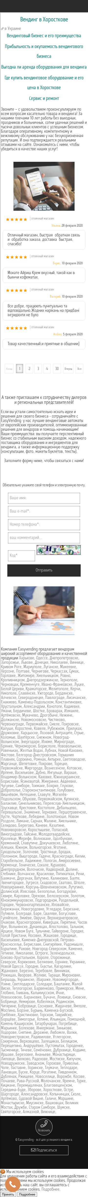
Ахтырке (54, 759)
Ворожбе (64, 1077)
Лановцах (9, 1072)
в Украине (12, 29)
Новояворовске (13, 830)
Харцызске (29, 733)
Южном (21, 848)
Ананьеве (43, 1055)
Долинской (9, 892)
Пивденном (67, 1072)
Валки (72, 1033)
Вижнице (48, 1112)
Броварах (54, 711)
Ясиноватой (30, 781)
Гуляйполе (9, 918)
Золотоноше (56, 817)
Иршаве (7, 1055)
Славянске (27, 693)
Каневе (41, 826)
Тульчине (42, 931)
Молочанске (51, 1081)
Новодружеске (13, 1063)
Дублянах (8, 1077)
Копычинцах (59, 1094)
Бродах (64, 852)
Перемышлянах (29, 1085)
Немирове (27, 1002)
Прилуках (73, 729)
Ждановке (9, 971)
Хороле (43, 958)
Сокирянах (9, 1041)
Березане (71, 909)
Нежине (66, 715)
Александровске (34, 1094)
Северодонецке (30, 698)
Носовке (34, 936)
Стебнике (8, 874)
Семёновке (42, 1050)
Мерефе (25, 839)
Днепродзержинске (42, 680)
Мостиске (57, 1059)
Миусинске (35, 1103)
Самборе (23, 786)
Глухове (66, 786)
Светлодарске (23, 984)
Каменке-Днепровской (40, 940)
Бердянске (64, 693)
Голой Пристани (13, 936)
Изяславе (28, 892)
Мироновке (71, 975)
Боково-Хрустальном (18, 958)
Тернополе (68, 680)
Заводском (35, 1063)
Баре (37, 914)
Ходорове (9, 1033)
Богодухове (66, 892)
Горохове (53, 1063)
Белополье (46, 892)
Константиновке (68, 702)
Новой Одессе (12, 967)
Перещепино (11, 1046)
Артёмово (9, 1099)
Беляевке (45, 962)
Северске (8, 962)
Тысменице (10, 1050)
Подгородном (46, 900)
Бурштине (9, 949)
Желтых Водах (31, 751)
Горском (46, 1015)
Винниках (61, 971)
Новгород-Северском (49, 949)
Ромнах (40, 759)
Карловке (22, 896)
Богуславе (67, 914)
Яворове (25, 975)
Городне (31, 967)
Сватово (65, 883)
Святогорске (11, 1112)
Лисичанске (76, 698)
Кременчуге (30, 685)
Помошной (76, 1019)
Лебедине (36, 817)
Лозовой (47, 733)
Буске (23, 1072)
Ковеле (40, 729)
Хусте (5, 817)
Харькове (26, 658)
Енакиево (8, 702)
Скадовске (48, 883)
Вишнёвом (9, 795)
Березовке (24, 1055)
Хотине (42, 1019)
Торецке (60, 764)
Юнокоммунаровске (17, 900)
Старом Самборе (42, 1107)
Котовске (74, 768)
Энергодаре (30, 742)
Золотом (77, 896)
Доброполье (11, 790)
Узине (6, 984)
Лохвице (64, 997)
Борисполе (47, 746)
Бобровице (27, 1006)
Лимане (22, 821)
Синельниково (30, 804)
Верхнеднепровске (62, 918)
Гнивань (22, 993)
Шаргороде (10, 1094)
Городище (68, 936)
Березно (26, 971)
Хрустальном (11, 707)
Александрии (34, 707)
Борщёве (8, 1019)
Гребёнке (8, 1015)
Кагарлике (62, 967)
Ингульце (54, 773)
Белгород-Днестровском (36, 755)
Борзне (23, 1011)
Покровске (70, 724)
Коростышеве (39, 830)
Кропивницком (13, 680)
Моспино (8, 1011)
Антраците (63, 733)
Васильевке (10, 940)
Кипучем (74, 1059)
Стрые (79, 733)
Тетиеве (7, 953)
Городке (7, 905)
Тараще (54, 975)
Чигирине (8, 1006)
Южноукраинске (67, 777)
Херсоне (7, 671)
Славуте (44, 795)
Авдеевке (68, 781)
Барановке (33, 997)
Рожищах (8, 975)
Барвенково (44, 989)
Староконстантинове (38, 790)
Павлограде (55, 698)
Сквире (6, 896)
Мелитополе (58, 689)
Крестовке (27, 808)
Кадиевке (71, 707)
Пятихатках (65, 874)
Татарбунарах (46, 1024)
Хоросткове (52, 1090)
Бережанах (10, 909)
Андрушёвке (33, 1046)
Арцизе (7, 931)
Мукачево (30, 715)
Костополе (46, 808)
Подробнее (50, 1189)
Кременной (10, 843)
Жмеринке (49, 781)
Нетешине (28, 795)
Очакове (8, 922)
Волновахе (42, 839)
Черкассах (59, 671)
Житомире (26, 676)
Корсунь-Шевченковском (46, 887)
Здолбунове (62, 839)
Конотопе (54, 707)
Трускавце (9, 808)
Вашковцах (54, 1103)
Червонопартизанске (33, 905)
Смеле (55, 724)
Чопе (5, 1068)
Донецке (41, 663)
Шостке (39, 711)
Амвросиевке (69, 861)
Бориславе (10, 781)
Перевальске (11, 812)
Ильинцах (58, 1019)
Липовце (8, 1059)
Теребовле (43, 971)
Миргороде (34, 768)
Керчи (75, 689)
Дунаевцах (38, 927)
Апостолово (58, 927)
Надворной (55, 870)
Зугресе (32, 883)
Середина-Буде (13, 1090)
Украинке (77, 962)
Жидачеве (63, 1006)
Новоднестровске (15, 1037)
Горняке (61, 962)
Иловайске (60, 905)
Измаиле (71, 711)
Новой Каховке (70, 751)
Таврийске (63, 1015)
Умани (6, 711)
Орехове (38, 896)
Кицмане (8, 1085)
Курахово (58, 865)
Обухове (29, 799)
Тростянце (48, 852)
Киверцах (50, 922)
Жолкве (39, 975)
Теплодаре (68, 1068)
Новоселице (45, 1077)
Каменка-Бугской (58, 1011)
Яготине (60, 848)
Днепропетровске (64, 658)
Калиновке (59, 878)
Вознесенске (54, 768)
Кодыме (79, 1050)
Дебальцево (66, 808)
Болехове (26, 1028)
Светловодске (74, 759)
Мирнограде (64, 742)
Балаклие (9, 804)
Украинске (25, 980)
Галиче (50, 1099)
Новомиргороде (65, 980)
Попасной (59, 830)
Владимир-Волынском (18, 777)
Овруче (39, 918)
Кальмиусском (42, 993)
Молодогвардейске (54, 834)
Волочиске (35, 870)
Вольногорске (40, 848)
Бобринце (9, 1002)
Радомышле (73, 944)
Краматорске (36, 689)
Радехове (40, 1059)
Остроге (41, 953)
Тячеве (26, 1050)
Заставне (18, 1068)
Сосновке (45, 1006)
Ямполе (80, 1006)
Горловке (8, 676)
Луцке (79, 685)
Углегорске (62, 1037)
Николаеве (59, 663)
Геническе (27, 865)
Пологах (50, 861)
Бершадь (8, 980)
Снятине (25, 1033)
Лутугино (75, 887)
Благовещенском (58, 1085)
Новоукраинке (12, 887)
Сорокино (24, 759)
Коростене (23, 729)
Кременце (9, 865)
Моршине (65, 1099)
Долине (72, 870)
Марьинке (9, 1028)
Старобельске (12, 861)
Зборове (34, 1090)
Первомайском (50, 799)
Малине (50, 821)
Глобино (7, 993)
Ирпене (7, 773)
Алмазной (31, 1112)
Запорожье (10, 663)
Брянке (7, 746)
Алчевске (8, 698)
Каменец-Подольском (36, 702)
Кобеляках (45, 1002)
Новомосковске (33, 720)
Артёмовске (10, 715)
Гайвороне (60, 931)
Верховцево (29, 1041)
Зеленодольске (62, 953)
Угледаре (53, 909)
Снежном (44, 737)
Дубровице (62, 1050)
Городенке (74, 1046)
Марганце (9, 764)
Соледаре (44, 984)
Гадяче (44, 856)
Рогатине (49, 1072)
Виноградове (11, 834)
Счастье (46, 967)
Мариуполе (32, 667)
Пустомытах (54, 1046)
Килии (80, 856)
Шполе (79, 883)
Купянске (71, 799)
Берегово (26, 826)
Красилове (45, 874)
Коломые (8, 737)
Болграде (24, 914)
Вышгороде (28, 856)
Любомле (57, 1033)
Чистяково (56, 720)
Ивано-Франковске (57, 685)
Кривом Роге (11, 667)
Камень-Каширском (17, 1024)
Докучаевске (50, 843)
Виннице (77, 663)
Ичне (60, 993)
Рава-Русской (28, 1081)
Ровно (65, 676)
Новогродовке (32, 909)
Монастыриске (12, 1103)
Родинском (65, 1002)
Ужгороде (45, 693)
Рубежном (56, 729)
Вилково (23, 1059)
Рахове (24, 949)
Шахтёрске (26, 737)
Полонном (9, 856)
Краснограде (62, 856)
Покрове (45, 764)
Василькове (24, 773)
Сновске (79, 997)
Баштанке (62, 984)
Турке (81, 1081)
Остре (68, 1090)
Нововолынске (69, 746)
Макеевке (68, 667)
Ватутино (41, 878)
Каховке (45, 777)
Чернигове (40, 671)
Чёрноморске (25, 746)
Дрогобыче (49, 715)
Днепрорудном (13, 870)
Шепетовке (28, 764)
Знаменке (32, 812)
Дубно (40, 773)
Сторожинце (60, 958)
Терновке (49, 812)
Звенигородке (12, 883)
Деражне (40, 1033)
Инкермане (45, 1028)
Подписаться (46, 1150)
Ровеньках (9, 751)
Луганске (51, 667)
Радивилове (41, 1037)
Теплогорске (22, 989)
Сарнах (36, 821)
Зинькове (64, 1028)
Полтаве (23, 671)
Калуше (7, 729)
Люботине (70, 843)
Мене (80, 989)
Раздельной (68, 900)
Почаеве (8, 1081)
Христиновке (28, 1015)
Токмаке (38, 786)
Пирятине (68, 922)
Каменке (75, 949)
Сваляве (50, 914)
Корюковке (26, 962)
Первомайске (37, 724)
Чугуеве (7, 786)
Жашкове (51, 936)
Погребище (68, 1024)
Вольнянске (18, 927)
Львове (27, 663)
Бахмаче (8, 878)
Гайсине (30, 834)
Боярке (52, 786)
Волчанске (26, 874)
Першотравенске (72, 812)
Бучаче (49, 997)
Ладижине (33, 861)
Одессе (42, 658)
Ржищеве (25, 1077)
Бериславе (32, 944)
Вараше (70, 773)
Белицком (69, 1041)
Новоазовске (11, 997)
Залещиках (50, 1041)
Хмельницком (47, 676)
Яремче (69, 1081)
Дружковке (10, 733)
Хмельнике (67, 821)
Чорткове (19, 817)
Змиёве (26, 918)
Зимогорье (26, 1019)
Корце (35, 1072)
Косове (79, 1077)
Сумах (73, 671)
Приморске (65, 989)
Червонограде (12, 724)
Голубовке (65, 790)
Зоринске (35, 1068)
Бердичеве (22, 711)
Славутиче (29, 843)
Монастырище (64, 1055)
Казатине (56, 826)
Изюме (47, 742)
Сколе (75, 1094)
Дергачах (24, 878)
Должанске (10, 720)
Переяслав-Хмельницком (63, 804)
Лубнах (50, 751)
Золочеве (30, 852)
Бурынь (37, 1011)
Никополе (9, 693)
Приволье (70, 1063)
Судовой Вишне (31, 1099)
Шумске (63, 1107)
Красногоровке (29, 922)
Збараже (43, 980)
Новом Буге (24, 931)
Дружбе (20, 1107)
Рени (80, 874)
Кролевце (9, 839)
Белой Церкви (12, 689)
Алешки (7, 848)
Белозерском (58, 896)
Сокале (43, 865)
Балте (74, 878)
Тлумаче (51, 1068)
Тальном (76, 927)
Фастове (7, 755)
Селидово (8, 826)
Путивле (7, 914)
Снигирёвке (52, 944)
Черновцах (9, 685)
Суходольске (11, 852)
